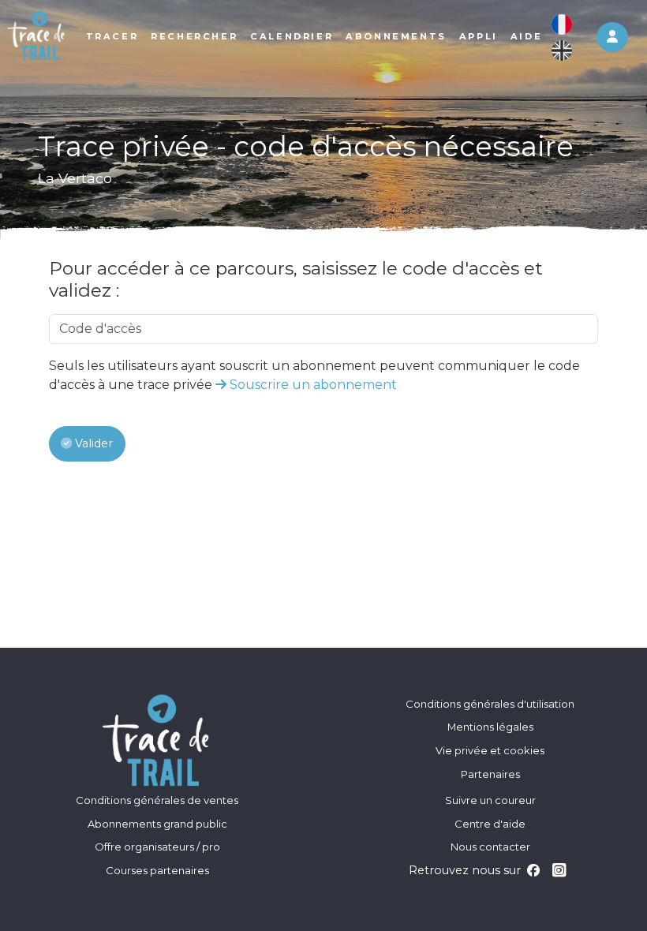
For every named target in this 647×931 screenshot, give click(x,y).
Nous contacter (490, 846)
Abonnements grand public (157, 823)
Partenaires (490, 774)
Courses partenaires (157, 870)
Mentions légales (490, 726)
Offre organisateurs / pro (157, 846)
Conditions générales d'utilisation (490, 703)
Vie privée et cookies (490, 750)
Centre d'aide (489, 823)
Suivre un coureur (490, 800)
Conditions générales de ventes (157, 800)
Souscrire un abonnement (311, 384)
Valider (92, 443)
